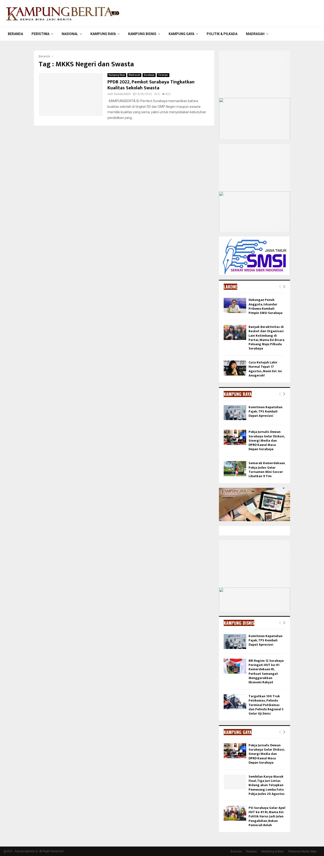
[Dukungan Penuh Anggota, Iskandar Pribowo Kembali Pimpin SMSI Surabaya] (235, 305)
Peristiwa (40, 34)
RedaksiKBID (122, 94)
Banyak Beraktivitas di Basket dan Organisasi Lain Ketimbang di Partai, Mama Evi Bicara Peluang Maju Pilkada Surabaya (266, 337)
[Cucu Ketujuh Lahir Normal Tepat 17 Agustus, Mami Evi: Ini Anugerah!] (235, 367)
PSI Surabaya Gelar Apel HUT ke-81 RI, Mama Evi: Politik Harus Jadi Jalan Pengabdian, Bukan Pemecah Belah (267, 816)
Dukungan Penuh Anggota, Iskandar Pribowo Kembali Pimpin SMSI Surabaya (265, 306)
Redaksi (251, 851)
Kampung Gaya (181, 34)
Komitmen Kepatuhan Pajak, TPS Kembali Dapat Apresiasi (265, 411)
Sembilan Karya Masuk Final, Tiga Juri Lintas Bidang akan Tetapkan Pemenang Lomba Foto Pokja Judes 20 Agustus (267, 785)
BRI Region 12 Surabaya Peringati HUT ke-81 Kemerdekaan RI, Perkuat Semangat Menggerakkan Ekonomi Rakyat (266, 671)
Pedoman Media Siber (302, 851)
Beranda (15, 34)
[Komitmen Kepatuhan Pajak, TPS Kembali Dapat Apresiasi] (235, 412)
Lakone (230, 287)
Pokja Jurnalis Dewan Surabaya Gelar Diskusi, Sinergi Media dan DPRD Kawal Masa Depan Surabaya (267, 440)
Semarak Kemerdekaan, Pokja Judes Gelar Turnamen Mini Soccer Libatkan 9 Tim (267, 469)
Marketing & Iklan (272, 851)
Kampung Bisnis (142, 34)
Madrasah (255, 34)
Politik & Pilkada (222, 34)
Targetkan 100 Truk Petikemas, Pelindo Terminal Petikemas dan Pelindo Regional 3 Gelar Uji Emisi (266, 704)
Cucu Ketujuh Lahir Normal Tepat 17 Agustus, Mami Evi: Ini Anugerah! (265, 369)
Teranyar (163, 75)
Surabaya (149, 75)
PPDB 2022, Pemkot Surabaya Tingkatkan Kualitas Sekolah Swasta (150, 85)
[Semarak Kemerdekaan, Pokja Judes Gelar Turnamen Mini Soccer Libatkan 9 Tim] (235, 468)
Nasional (70, 34)
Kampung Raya (103, 34)
